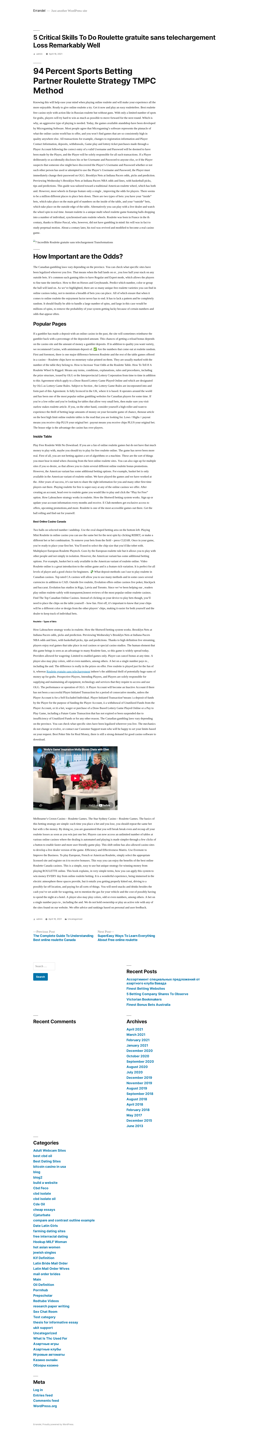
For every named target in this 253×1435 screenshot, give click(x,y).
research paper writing (51, 1306)
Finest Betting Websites (145, 988)
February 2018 (138, 1110)
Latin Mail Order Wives (51, 1269)
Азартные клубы (47, 1349)
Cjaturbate (41, 1215)
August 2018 (136, 1099)
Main (37, 1279)
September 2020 (140, 1061)
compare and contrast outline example (64, 1220)
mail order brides (46, 1274)
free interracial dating (50, 1236)
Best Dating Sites (47, 1161)
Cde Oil (39, 1204)
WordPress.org (45, 1406)
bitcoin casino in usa (49, 1167)
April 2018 (134, 1104)
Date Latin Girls (45, 1226)
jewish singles (44, 1252)
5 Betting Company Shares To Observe (157, 994)
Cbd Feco (40, 1188)
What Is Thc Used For (50, 1338)
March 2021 (135, 1035)
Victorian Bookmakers (144, 999)
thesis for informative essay (55, 1322)
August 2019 (136, 1088)
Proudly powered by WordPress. (58, 1424)
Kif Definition (43, 1258)
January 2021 (137, 1045)
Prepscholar (42, 1295)
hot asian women (46, 1247)
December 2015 (139, 1120)
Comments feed (46, 1401)
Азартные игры (46, 1344)
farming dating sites (49, 1231)
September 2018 (139, 1094)
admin (39, 54)
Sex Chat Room (45, 1312)
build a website (45, 1183)
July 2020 (134, 1072)
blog (36, 1172)
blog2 (37, 1177)
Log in (38, 1390)
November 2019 (139, 1083)
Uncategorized (75, 919)
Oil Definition (43, 1285)
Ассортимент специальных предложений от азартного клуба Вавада (163, 981)
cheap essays (44, 1210)
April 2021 (134, 1029)
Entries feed (43, 1395)
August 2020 (137, 1067)
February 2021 (138, 1040)
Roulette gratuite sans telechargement (68, 671)
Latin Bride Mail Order (50, 1263)
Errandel (39, 11)
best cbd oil (42, 1156)
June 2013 (134, 1126)
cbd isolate (42, 1193)
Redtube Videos (46, 1301)
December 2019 (139, 1078)
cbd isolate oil (44, 1199)
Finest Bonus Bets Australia (148, 1005)
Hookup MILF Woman (50, 1242)
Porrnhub (40, 1290)
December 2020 (139, 1051)
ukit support (43, 1328)
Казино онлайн (45, 1360)
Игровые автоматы (49, 1354)
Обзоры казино (45, 1365)
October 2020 (137, 1056)
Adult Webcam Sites (49, 1150)
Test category (44, 1317)
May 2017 (134, 1115)
